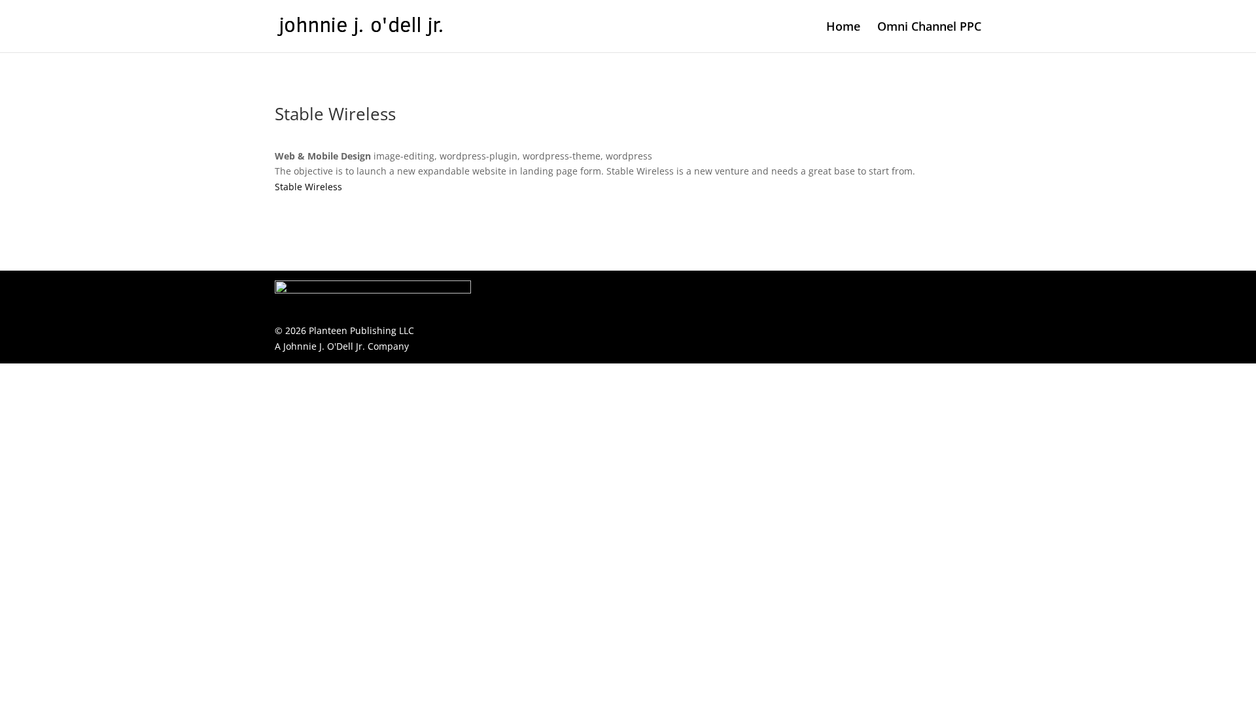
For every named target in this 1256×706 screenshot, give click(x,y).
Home (843, 28)
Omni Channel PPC (929, 28)
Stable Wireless (308, 186)
